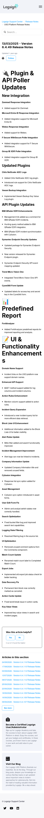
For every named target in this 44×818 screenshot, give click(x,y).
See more (8, 708)
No (20, 637)
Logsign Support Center (12, 21)
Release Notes (31, 21)
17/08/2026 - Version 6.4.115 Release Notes (21, 666)
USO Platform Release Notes (17, 24)
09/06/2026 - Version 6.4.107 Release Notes (21, 701)
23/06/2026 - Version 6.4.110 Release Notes (21, 688)
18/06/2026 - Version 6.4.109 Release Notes (21, 693)
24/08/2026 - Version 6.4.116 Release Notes (21, 662)
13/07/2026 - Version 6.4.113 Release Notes (21, 675)
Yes (10, 637)
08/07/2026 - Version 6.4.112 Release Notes (21, 679)
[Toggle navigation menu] (40, 7)
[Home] (11, 6)
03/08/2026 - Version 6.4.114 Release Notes (21, 671)
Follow (11, 58)
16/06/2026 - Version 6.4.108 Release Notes (21, 697)
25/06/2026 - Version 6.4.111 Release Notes (21, 684)
